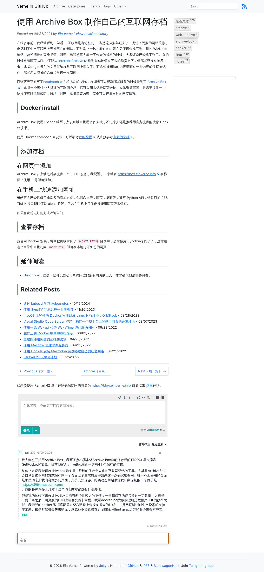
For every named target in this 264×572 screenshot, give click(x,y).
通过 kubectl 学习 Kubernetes (46, 303)
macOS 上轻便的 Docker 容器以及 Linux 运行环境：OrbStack (70, 315)
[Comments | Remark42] (93, 461)
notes (182, 61)
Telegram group (201, 566)
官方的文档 (121, 137)
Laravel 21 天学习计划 (40, 357)
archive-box (186, 41)
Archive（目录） (95, 371)
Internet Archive (70, 61)
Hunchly (30, 275)
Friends (94, 6)
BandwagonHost (166, 566)
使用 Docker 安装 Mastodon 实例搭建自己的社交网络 (64, 351)
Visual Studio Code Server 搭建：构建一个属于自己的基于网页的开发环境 (79, 321)
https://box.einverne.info (137, 174)
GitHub (133, 566)
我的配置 (85, 137)
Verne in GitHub (32, 6)
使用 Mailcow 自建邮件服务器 (46, 345)
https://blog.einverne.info (111, 385)
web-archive (186, 34)
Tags (107, 6)
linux (182, 54)
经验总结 (185, 21)
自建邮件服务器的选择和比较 (45, 339)
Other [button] (119, 6)
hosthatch (51, 82)
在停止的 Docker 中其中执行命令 (48, 333)
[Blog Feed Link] (244, 6)
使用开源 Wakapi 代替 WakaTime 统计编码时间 (59, 327)
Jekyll (103, 566)
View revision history (92, 34)
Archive (59, 6)
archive (183, 27)
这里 (149, 385)
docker (183, 47)
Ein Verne (65, 34)
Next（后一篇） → (152, 371)
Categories (76, 6)
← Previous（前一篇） (37, 371)
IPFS (146, 566)
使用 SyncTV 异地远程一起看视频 (49, 309)
